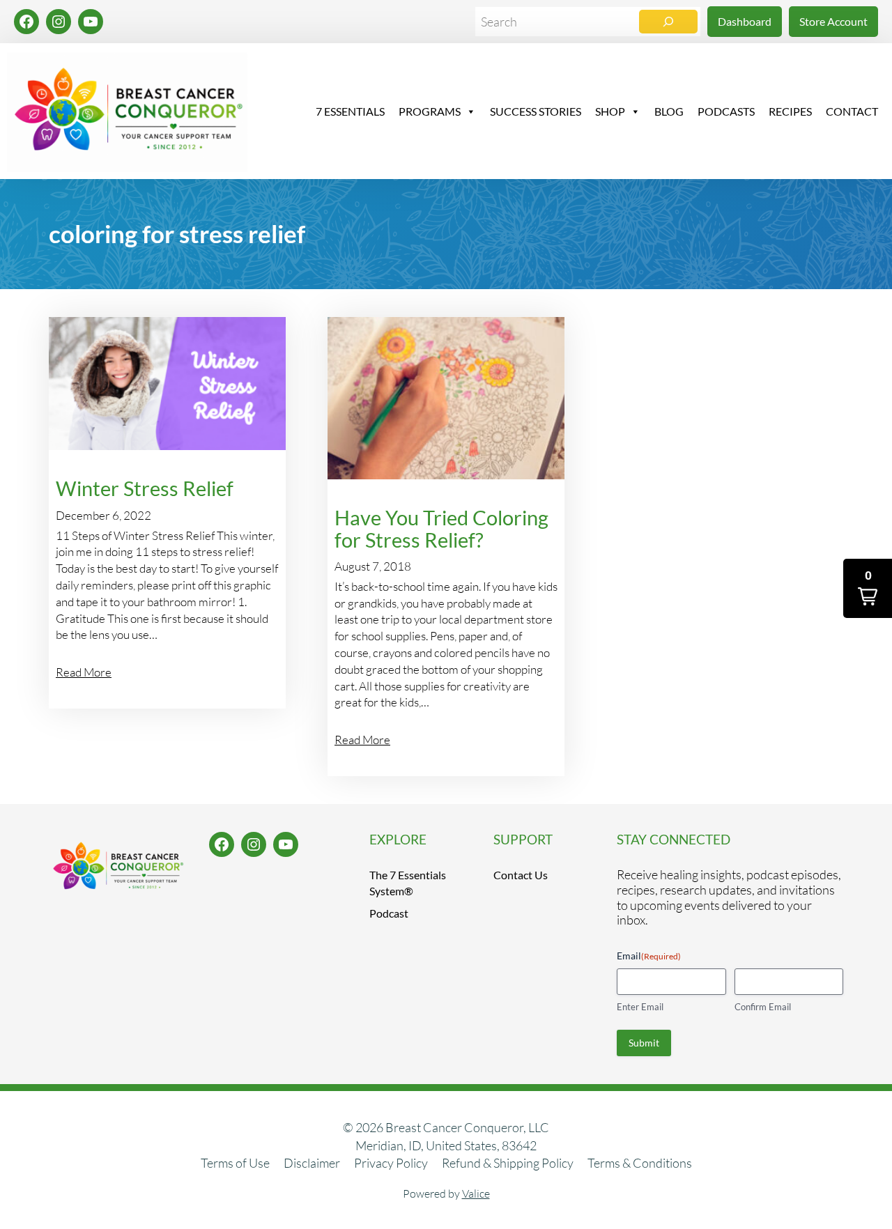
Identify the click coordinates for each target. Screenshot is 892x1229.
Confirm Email (763, 1006)
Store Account (833, 21)
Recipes (790, 111)
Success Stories (535, 111)
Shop (610, 111)
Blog (669, 111)
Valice (476, 1193)
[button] (867, 588)
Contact (852, 111)
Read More (84, 672)
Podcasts (726, 111)
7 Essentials (350, 111)
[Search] (668, 21)
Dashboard (744, 21)
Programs (430, 111)
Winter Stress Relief (144, 489)
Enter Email (640, 1006)
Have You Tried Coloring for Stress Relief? (441, 529)
